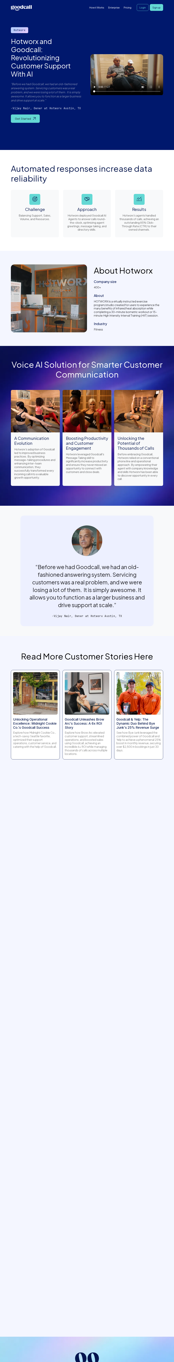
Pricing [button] (127, 7)
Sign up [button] (156, 7)
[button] (25, 118)
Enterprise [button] (114, 7)
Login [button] (143, 7)
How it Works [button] (96, 7)
